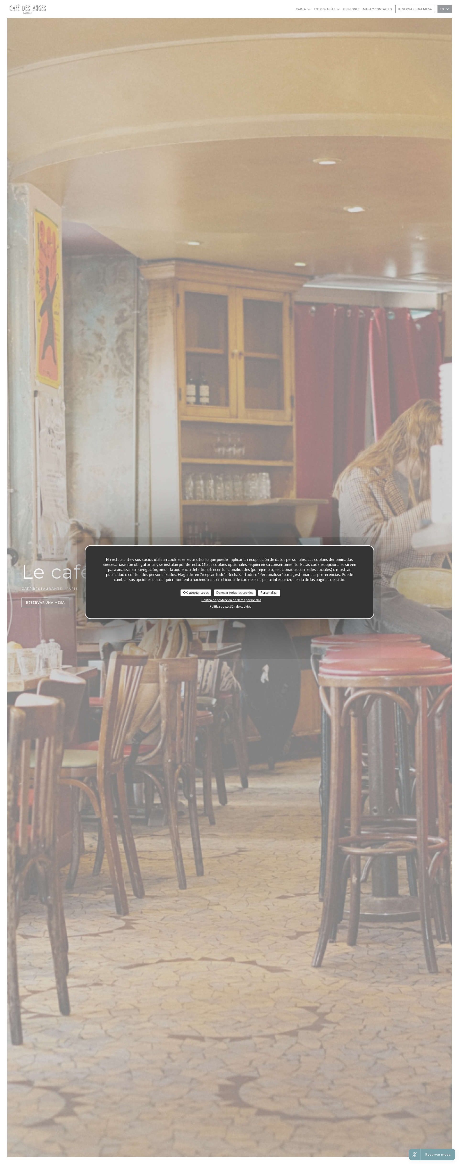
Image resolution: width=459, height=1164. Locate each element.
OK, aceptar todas (196, 592)
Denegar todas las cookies (234, 592)
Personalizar (269, 592)
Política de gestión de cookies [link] (230, 606)
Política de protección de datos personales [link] (231, 600)
